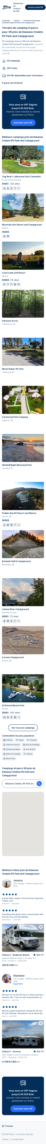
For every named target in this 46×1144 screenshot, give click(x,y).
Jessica (18, 880)
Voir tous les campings (23, 727)
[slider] (9, 894)
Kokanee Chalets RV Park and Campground (18, 23)
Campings (6, 21)
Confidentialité (17, 1139)
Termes (5, 1139)
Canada (16, 21)
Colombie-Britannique (31, 21)
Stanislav (19, 975)
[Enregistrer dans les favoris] (41, 927)
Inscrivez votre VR (23, 122)
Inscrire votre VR (35, 7)
